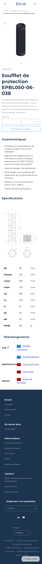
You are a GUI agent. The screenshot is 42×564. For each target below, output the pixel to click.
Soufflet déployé (31, 357)
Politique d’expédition (31, 548)
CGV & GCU (10, 453)
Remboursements (12, 448)
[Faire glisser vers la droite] (26, 63)
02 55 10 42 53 (11, 486)
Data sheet (28, 372)
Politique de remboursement (27, 540)
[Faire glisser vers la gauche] (15, 63)
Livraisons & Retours (14, 443)
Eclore (12, 540)
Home (6, 11)
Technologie (10, 429)
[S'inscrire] (34, 508)
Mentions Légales (12, 464)
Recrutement (10, 410)
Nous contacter (11, 492)
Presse (7, 415)
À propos (9, 404)
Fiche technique (31, 364)
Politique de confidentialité (22, 544)
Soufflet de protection (18, 11)
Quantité (5, 117)
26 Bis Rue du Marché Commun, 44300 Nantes (19, 479)
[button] (4, 3)
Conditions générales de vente (28, 551)
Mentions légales (22, 555)
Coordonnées (10, 551)
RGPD (7, 459)
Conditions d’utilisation (13, 548)
